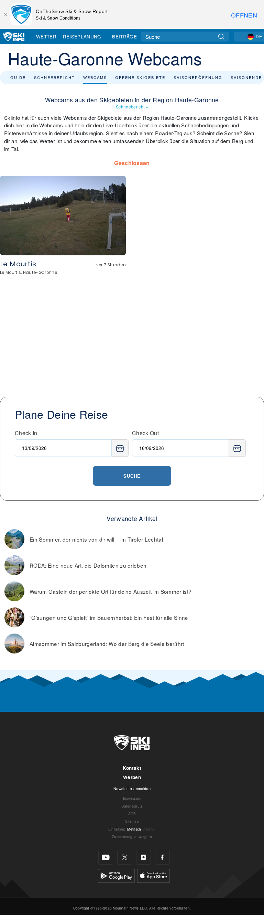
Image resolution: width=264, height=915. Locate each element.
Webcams (95, 77)
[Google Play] (116, 875)
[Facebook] (162, 857)
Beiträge (124, 36)
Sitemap (132, 821)
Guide (18, 77)
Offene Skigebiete (140, 77)
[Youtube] (105, 857)
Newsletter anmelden (132, 788)
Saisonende (246, 77)
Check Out (145, 433)
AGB (132, 813)
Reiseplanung (82, 36)
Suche (132, 476)
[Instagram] (143, 857)
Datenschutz (132, 806)
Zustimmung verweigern (132, 836)
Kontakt (132, 768)
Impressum (132, 798)
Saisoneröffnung (198, 77)
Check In (26, 433)
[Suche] (221, 37)
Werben (132, 777)
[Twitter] (124, 857)
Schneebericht (54, 77)
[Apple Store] (153, 875)
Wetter (46, 36)
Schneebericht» (132, 106)
